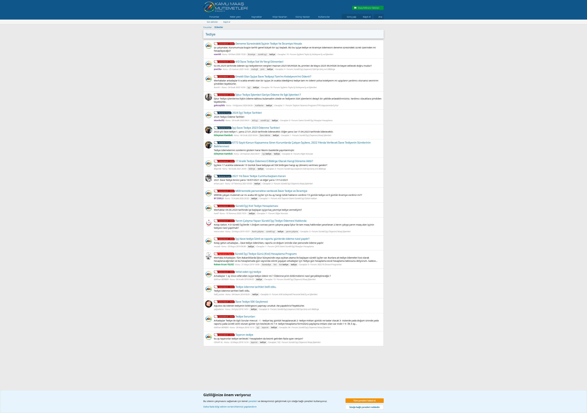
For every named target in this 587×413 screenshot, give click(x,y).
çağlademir (219, 309)
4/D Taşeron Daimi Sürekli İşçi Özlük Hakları (297, 198)
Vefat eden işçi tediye (240, 271)
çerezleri (252, 401)
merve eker (219, 231)
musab (217, 246)
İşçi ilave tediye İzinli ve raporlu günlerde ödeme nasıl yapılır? (264, 238)
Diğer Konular (307, 153)
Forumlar (214, 16)
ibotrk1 (217, 87)
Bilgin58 (217, 168)
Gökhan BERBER (221, 279)
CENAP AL (218, 342)
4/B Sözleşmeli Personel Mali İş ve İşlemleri (298, 294)
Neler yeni (235, 16)
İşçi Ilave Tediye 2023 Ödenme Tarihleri (249, 127)
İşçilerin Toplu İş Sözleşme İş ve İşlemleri (315, 54)
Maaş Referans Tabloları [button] (368, 7)
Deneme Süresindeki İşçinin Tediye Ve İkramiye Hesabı (260, 43)
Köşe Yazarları (280, 16)
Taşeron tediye (236, 334)
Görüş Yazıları (302, 16)
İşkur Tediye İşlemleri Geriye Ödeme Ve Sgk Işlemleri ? (260, 94)
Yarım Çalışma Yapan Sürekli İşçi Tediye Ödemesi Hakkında (262, 220)
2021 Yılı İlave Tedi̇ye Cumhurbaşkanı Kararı (252, 176)
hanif (216, 213)
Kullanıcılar (324, 16)
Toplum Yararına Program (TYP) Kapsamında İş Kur (315, 105)
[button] (222, 17)
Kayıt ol (226, 21)
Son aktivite (212, 21)
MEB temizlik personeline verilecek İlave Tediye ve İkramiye (263, 191)
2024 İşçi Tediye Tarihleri (240, 112)
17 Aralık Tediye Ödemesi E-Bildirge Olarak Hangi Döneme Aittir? (266, 161)
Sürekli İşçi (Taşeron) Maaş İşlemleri (315, 135)
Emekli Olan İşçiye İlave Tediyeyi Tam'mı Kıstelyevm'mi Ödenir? (265, 76)
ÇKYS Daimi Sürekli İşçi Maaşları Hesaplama (294, 246)
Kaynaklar (256, 16)
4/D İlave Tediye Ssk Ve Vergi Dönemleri (251, 61)
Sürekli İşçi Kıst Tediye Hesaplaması (248, 206)
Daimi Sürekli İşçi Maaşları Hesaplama (315, 120)
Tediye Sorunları (237, 316)
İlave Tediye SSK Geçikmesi (243, 301)
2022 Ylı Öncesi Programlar (329, 264)
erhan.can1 (219, 183)
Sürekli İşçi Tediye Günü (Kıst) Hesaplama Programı (258, 253)
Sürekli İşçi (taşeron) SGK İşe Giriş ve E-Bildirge (314, 69)
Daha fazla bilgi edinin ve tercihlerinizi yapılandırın (230, 406)
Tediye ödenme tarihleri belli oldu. (248, 286)
